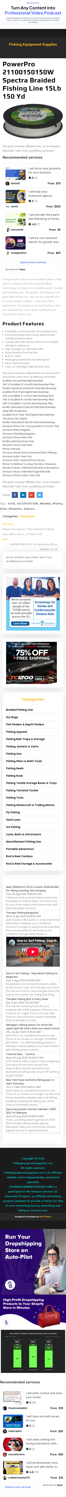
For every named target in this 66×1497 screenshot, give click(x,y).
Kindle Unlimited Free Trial (18, 441)
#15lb (11, 503)
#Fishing (57, 503)
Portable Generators (20, 849)
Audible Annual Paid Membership (23, 380)
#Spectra (29, 508)
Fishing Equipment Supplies (33, 44)
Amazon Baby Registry (16, 430)
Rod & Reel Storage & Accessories (29, 863)
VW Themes (45, 1216)
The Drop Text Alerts (15, 418)
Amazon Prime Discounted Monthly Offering (30, 452)
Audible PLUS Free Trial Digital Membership (28, 414)
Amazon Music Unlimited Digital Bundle (26, 471)
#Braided (45, 503)
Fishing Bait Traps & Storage (25, 739)
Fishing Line (27, 516)
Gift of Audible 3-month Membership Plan (28, 396)
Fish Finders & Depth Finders (25, 724)
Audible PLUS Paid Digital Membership (26, 392)
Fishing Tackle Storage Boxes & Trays (31, 783)
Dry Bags (12, 717)
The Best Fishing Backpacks (22, 912)
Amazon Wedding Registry (19, 433)
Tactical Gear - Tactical (20, 1054)
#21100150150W (27, 503)
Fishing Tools (15, 797)
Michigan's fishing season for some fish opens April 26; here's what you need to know (32, 1026)
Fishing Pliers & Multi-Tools (24, 761)
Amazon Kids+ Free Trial (17, 456)
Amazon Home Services (17, 445)
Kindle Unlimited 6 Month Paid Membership (29, 422)
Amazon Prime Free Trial (17, 437)
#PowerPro (15, 508)
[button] (33, 56)
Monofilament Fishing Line (23, 841)
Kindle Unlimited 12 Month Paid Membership (29, 407)
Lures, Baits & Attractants (23, 834)
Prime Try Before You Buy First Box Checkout (30, 464)
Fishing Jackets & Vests (22, 746)
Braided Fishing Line (19, 710)
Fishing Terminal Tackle (22, 790)
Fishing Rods (14, 776)
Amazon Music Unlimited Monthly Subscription (31, 467)
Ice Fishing (13, 827)
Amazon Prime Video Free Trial (21, 475)
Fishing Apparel (16, 732)
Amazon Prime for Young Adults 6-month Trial (31, 426)
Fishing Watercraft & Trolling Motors (30, 805)
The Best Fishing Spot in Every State (27, 999)
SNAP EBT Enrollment (15, 411)
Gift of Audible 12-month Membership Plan (29, 384)
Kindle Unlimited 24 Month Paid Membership (30, 388)
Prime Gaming (11, 449)
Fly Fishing (13, 812)
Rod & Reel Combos (19, 856)
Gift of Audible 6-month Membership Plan (28, 399)
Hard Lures (13, 819)
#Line (3, 508)
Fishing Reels (15, 768)
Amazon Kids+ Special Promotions (24, 460)
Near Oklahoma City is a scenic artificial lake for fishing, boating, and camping (32, 888)
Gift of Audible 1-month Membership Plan (28, 403)
